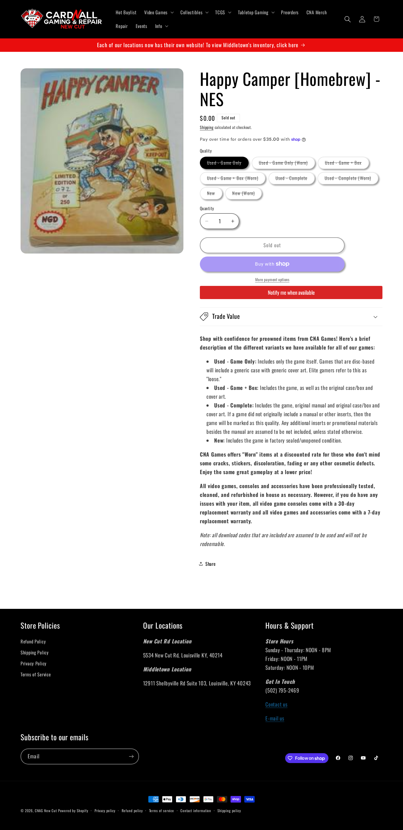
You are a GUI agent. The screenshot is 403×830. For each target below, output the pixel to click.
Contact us (276, 704)
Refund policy (132, 810)
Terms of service (161, 810)
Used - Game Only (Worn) (287, 164)
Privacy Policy (34, 663)
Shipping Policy (35, 652)
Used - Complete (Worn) (351, 179)
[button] (158, 12)
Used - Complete (295, 179)
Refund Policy (33, 641)
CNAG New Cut (46, 810)
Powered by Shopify (73, 810)
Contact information (195, 810)
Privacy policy (105, 810)
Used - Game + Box (347, 164)
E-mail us (274, 718)
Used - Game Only (228, 164)
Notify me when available (291, 292)
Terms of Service (36, 674)
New (214, 194)
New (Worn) (247, 194)
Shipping (207, 127)
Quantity (207, 208)
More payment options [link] (272, 279)
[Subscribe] (131, 756)
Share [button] (210, 563)
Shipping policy (229, 810)
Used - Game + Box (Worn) (236, 179)
